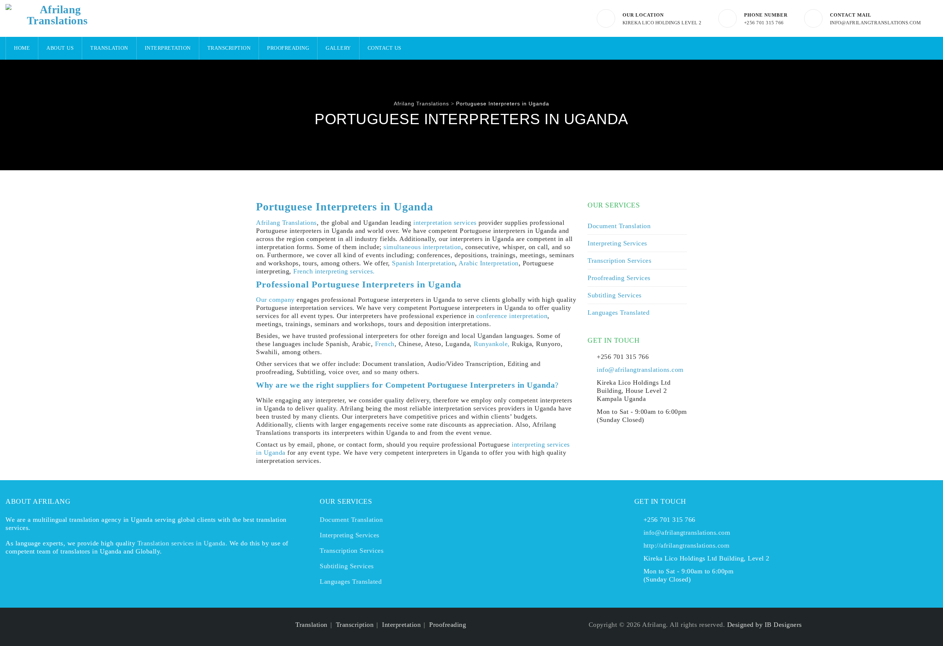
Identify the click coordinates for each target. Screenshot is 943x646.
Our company (275, 299)
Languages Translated (618, 312)
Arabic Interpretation (489, 263)
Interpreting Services (617, 243)
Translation (109, 48)
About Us (60, 48)
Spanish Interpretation (423, 263)
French (385, 344)
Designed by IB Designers (764, 624)
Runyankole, (492, 344)
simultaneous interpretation (422, 247)
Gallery (338, 48)
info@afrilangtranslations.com (640, 369)
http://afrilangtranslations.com (687, 545)
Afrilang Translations (286, 222)
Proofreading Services (619, 278)
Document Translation (619, 226)
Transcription (229, 48)
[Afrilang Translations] (57, 19)
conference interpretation (512, 315)
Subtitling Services (615, 295)
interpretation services (444, 222)
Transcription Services (619, 260)
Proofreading (288, 48)
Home (22, 48)
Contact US (385, 48)
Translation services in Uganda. (182, 543)
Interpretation (168, 48)
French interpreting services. (334, 271)
